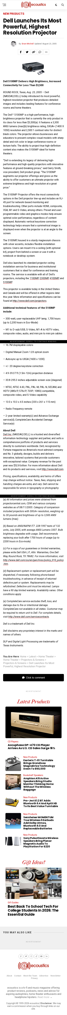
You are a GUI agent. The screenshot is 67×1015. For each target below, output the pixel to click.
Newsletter (55, 976)
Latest (32, 656)
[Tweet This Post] (27, 52)
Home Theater (46, 656)
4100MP (54, 278)
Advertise (43, 976)
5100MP (7, 282)
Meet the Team (30, 976)
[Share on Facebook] (21, 52)
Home (23, 656)
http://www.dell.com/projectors (29, 300)
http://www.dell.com (52, 469)
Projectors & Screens (32, 660)
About (9, 976)
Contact (17, 976)
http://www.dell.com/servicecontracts (28, 616)
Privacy (34, 978)
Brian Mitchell (28, 44)
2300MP (44, 278)
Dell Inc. (7, 434)
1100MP (34, 278)
